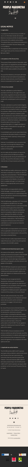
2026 (10, 430)
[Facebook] (5, 2)
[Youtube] (10, 2)
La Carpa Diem (16, 438)
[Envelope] (16, 2)
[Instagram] (13, 2)
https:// (9, 42)
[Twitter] (8, 2)
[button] (15, 18)
